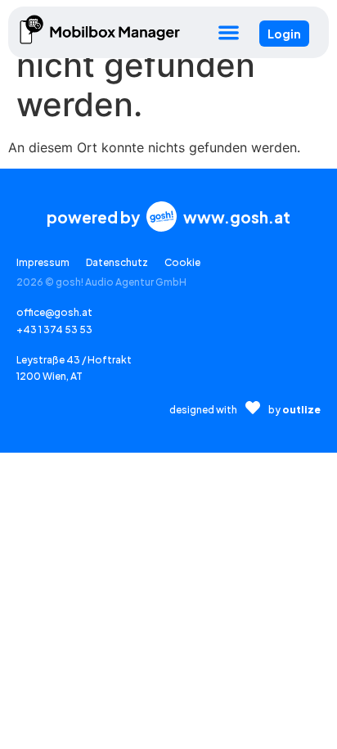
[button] (228, 32)
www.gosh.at (236, 217)
